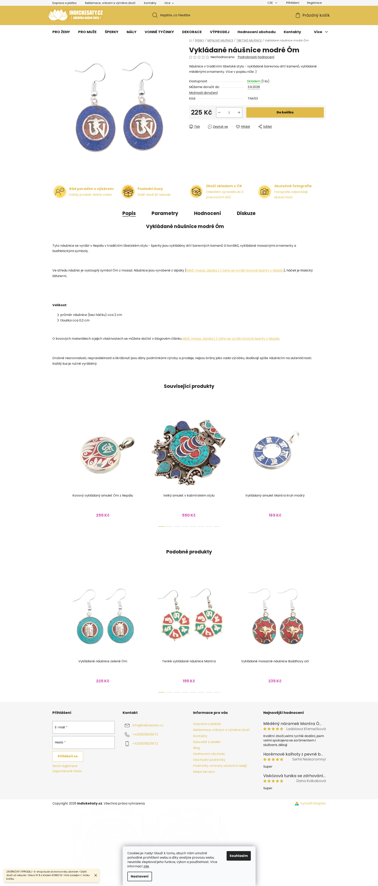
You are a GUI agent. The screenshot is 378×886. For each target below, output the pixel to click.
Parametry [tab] (165, 213)
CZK (270, 3)
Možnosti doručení (203, 92)
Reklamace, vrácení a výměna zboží (110, 3)
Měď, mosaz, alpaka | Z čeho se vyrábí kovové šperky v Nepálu (235, 270)
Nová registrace (64, 766)
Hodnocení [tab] (207, 213)
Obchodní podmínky (209, 760)
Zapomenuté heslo (67, 771)
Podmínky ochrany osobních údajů (220, 765)
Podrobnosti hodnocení (256, 57)
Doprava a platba (64, 3)
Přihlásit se (68, 756)
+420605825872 (145, 734)
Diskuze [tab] (246, 213)
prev (55, 467)
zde (146, 866)
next (322, 467)
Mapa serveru (204, 771)
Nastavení (140, 876)
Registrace (314, 3)
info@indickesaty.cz (148, 725)
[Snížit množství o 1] (219, 112)
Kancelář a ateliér (207, 742)
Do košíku (285, 112)
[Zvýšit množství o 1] (239, 112)
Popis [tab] (129, 213)
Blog (196, 748)
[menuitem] (61, 32)
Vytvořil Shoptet (313, 803)
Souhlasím (239, 855)
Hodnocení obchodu (209, 754)
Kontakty (150, 3)
